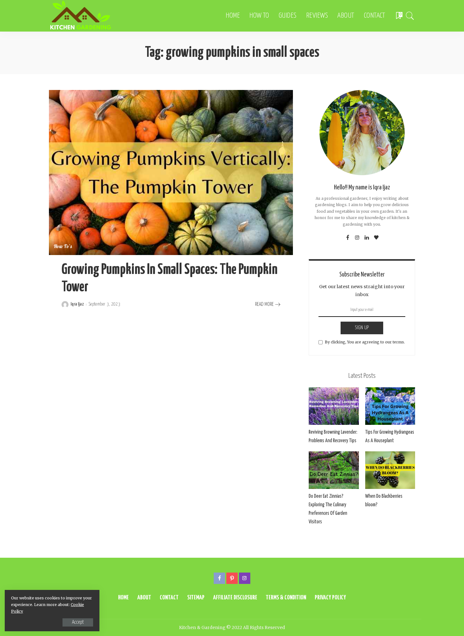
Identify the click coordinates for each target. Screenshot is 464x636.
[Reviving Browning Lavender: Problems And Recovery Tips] (334, 406)
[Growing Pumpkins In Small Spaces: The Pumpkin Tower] (171, 172)
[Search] (410, 16)
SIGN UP (362, 327)
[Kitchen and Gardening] (80, 16)
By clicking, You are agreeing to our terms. (365, 342)
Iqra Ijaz (77, 304)
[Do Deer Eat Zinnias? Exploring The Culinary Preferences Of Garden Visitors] (334, 470)
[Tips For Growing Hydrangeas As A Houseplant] (390, 406)
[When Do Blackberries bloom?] (390, 470)
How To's (63, 247)
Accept (78, 622)
